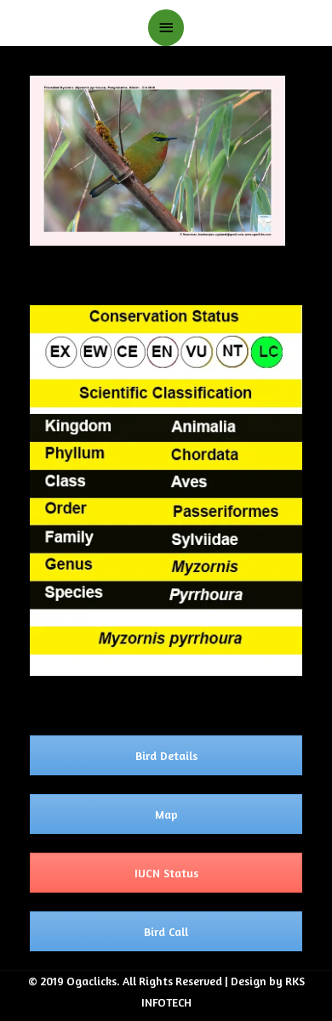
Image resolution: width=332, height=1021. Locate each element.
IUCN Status (166, 872)
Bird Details (166, 755)
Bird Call (166, 931)
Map (166, 814)
